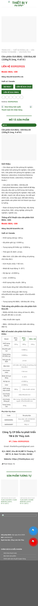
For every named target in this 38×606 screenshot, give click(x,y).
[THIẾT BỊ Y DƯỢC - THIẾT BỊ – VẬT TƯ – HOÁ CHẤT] (19, 3)
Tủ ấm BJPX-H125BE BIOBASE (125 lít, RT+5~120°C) (26, 501)
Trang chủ (6, 50)
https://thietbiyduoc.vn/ (23, 459)
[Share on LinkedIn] (21, 97)
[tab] (19, 125)
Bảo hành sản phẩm (10, 556)
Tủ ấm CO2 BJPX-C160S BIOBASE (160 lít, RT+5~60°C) (9, 501)
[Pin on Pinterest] (18, 97)
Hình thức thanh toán (10, 553)
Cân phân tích (25, 52)
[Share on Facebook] (7, 97)
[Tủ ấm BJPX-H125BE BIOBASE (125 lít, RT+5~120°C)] (28, 487)
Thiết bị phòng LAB (20, 50)
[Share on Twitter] (10, 97)
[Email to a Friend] (14, 97)
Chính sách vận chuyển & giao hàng (15, 559)
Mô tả (5, 125)
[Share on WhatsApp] (3, 97)
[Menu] (3, 3)
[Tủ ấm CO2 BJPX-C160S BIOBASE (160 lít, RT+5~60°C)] (9, 487)
